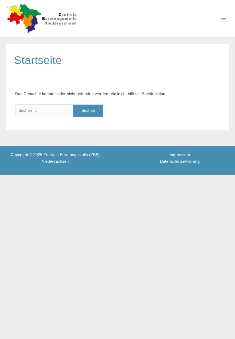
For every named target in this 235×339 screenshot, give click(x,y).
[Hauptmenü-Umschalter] (224, 18)
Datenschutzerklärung (180, 161)
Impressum (180, 155)
